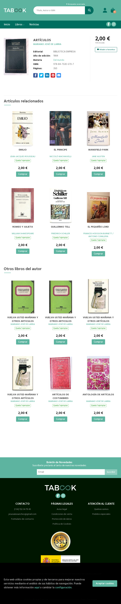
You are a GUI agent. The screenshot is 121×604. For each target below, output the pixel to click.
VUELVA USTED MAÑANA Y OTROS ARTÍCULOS (98, 319)
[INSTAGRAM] (113, 24)
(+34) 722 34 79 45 (22, 509)
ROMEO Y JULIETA (22, 227)
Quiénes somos (101, 509)
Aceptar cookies (105, 583)
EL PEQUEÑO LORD (98, 227)
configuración (63, 587)
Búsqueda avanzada (76, 4)
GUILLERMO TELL (60, 227)
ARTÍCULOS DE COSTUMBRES (60, 396)
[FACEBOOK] (108, 24)
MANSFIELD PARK (98, 150)
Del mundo (58, 60)
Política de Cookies (62, 524)
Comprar (22, 174)
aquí (36, 587)
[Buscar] (89, 10)
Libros (19, 24)
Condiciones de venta (62, 514)
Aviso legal (62, 509)
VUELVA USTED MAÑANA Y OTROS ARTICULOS (22, 319)
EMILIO (23, 150)
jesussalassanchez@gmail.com (22, 514)
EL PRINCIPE (60, 150)
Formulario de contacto (22, 519)
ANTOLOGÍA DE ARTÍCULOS (98, 395)
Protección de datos (62, 519)
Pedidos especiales (101, 514)
